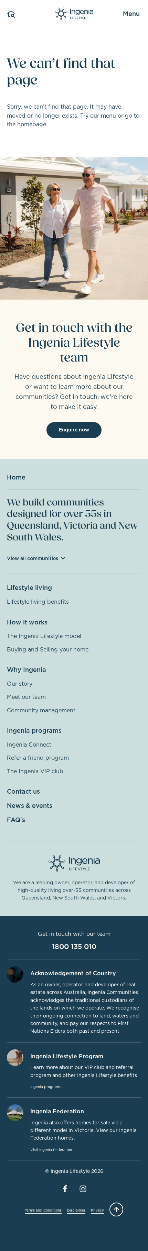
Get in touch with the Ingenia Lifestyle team (74, 342)
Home (16, 477)
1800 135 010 (74, 946)
